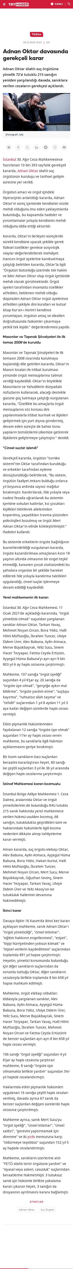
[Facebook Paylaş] (18, 147)
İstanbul (9, 159)
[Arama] (69, 4)
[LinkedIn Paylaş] (36, 147)
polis (31, 1136)
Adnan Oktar (27, 171)
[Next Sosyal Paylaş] (8, 147)
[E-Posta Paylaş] (64, 147)
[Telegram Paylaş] (45, 147)
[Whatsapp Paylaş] (54, 147)
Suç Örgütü (47, 1209)
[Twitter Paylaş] (27, 147)
